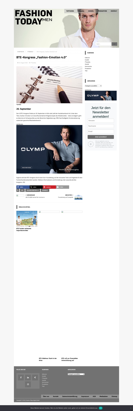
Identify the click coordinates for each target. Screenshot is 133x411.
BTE (22, 190)
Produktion (88, 68)
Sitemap (114, 396)
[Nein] (131, 408)
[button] (23, 187)
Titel (86, 71)
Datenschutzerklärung (69, 396)
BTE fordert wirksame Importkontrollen (23, 229)
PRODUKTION (102, 11)
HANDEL (91, 11)
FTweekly (81, 11)
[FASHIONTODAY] (66, 47)
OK (101, 408)
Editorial (87, 58)
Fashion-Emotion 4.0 (33, 190)
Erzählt (87, 60)
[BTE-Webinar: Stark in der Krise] (49, 355)
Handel (87, 64)
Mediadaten (104, 396)
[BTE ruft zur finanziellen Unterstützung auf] (71, 355)
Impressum (85, 396)
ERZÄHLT (114, 11)
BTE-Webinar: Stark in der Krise (48, 359)
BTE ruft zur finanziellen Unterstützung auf (69, 359)
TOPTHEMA (70, 11)
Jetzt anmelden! (101, 137)
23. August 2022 (23, 63)
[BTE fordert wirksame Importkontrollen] (26, 225)
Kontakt (55, 396)
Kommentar (88, 66)
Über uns (46, 396)
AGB (94, 396)
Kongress (45, 190)
